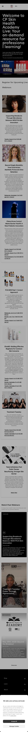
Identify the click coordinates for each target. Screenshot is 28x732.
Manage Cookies (14, 726)
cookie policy (13, 715)
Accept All (14, 721)
